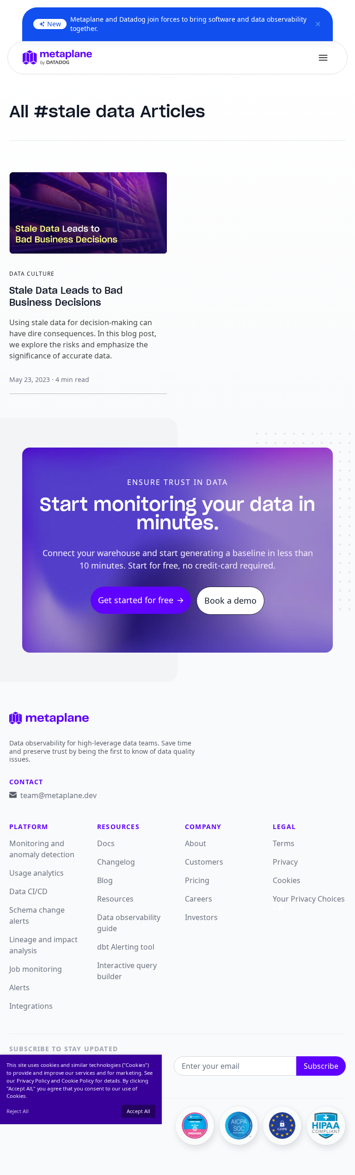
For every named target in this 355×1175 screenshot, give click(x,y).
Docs (106, 843)
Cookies (286, 880)
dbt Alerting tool (125, 947)
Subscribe (321, 1066)
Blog (105, 880)
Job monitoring (35, 969)
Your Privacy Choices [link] (309, 899)
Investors (201, 917)
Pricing (197, 880)
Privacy (285, 862)
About (195, 843)
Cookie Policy (77, 1080)
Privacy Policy (33, 1080)
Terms (283, 843)
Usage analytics (36, 873)
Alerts (19, 987)
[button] (323, 57)
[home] (57, 57)
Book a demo (230, 600)
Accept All (138, 1111)
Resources (115, 899)
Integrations (31, 1006)
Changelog (116, 862)
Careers (198, 899)
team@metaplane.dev (58, 795)
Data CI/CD (28, 891)
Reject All (17, 1111)
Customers (204, 862)
